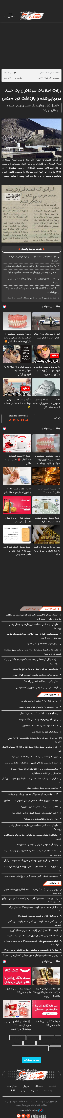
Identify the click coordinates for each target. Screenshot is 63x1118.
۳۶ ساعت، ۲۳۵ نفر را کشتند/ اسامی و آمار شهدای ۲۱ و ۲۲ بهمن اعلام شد (32, 290)
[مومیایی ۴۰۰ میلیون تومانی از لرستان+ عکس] (31, 138)
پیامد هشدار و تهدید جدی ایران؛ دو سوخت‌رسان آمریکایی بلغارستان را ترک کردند (34, 636)
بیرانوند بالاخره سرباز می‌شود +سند (42, 788)
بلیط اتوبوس (55, 1048)
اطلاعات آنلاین (31, 15)
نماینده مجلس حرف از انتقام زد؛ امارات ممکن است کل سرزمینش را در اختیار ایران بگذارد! (35, 771)
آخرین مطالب (50, 694)
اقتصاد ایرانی (42, 1043)
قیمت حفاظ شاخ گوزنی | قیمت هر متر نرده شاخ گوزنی (34, 930)
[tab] (52, 608)
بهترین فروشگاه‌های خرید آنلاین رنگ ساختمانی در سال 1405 (31, 950)
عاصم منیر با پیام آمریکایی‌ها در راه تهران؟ (39, 806)
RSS (13, 1091)
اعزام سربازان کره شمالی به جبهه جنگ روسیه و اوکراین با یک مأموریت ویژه (32, 661)
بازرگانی (52, 883)
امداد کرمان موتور (18, 1037)
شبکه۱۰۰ (52, 1086)
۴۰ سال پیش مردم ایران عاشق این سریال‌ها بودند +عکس (30, 266)
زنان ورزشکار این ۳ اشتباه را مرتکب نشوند (39, 701)
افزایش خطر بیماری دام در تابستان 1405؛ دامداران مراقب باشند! (34, 908)
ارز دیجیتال (17, 1043)
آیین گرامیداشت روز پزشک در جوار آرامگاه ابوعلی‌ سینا (34, 756)
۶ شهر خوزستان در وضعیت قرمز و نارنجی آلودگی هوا (35, 813)
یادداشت (48, 1091)
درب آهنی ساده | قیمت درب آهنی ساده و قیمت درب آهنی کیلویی (34, 923)
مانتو (58, 1037)
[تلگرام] (19, 1116)
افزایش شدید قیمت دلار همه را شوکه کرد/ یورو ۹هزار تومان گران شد (31, 781)
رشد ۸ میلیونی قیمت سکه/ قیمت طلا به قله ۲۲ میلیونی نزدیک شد (31, 749)
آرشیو (23, 1091)
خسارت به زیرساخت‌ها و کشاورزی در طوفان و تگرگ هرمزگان (31, 763)
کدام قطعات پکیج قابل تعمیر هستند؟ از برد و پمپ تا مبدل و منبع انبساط (32, 942)
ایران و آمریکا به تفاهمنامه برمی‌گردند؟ (41, 681)
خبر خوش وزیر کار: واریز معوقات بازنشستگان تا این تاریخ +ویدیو (34, 739)
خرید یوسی (55, 1043)
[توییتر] (24, 1116)
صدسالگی (43, 72)
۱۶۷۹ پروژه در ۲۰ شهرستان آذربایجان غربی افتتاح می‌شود (33, 794)
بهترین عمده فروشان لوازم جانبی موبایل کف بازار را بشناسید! (30, 955)
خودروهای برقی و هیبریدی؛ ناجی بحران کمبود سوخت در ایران (31, 860)
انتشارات (34, 1091)
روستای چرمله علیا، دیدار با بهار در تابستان (39, 713)
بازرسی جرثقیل (47, 1037)
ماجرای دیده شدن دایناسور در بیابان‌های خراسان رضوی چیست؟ (35, 827)
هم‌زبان (26, 1086)
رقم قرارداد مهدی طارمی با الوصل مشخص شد (37, 844)
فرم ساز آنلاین (33, 1037)
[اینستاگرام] (28, 1116)
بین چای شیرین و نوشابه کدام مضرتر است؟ (38, 707)
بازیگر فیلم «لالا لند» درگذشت (45, 732)
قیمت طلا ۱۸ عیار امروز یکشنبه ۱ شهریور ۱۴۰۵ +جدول (35, 675)
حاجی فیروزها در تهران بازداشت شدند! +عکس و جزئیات (31, 272)
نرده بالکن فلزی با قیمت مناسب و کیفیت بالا (38, 916)
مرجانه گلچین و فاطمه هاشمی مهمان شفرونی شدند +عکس (31, 800)
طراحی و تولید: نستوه (28, 1110)
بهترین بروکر (29, 1043)
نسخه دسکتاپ (31, 1060)
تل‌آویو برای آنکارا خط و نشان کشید (42, 643)
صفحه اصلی (54, 72)
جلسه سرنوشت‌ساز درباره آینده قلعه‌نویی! (39, 725)
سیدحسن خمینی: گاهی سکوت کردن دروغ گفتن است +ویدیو (31, 876)
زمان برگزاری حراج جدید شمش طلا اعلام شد (38, 719)
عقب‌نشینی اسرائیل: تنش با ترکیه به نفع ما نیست (35, 669)
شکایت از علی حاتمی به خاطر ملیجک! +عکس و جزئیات (31, 298)
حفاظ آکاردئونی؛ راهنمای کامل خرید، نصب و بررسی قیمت (32, 936)
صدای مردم (12, 1086)
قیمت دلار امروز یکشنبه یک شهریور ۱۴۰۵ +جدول (37, 687)
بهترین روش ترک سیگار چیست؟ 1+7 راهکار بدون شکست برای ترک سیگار (32, 891)
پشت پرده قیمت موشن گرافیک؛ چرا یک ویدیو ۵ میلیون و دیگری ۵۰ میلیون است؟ (31, 900)
